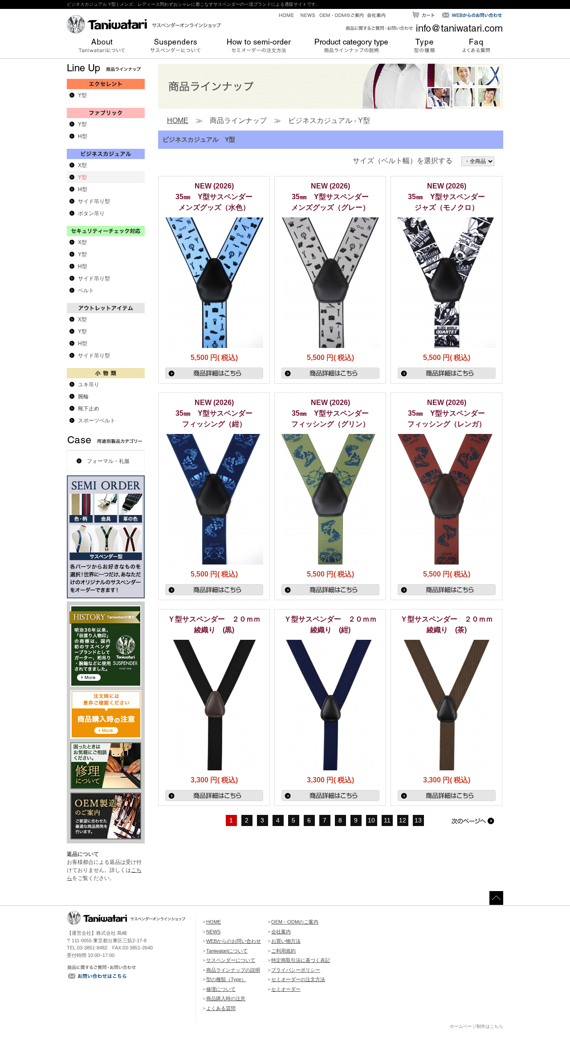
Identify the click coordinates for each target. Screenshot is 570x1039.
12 (402, 820)
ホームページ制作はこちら (476, 1026)
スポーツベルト (96, 420)
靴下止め (88, 408)
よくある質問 (221, 1008)
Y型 (82, 95)
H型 (82, 136)
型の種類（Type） (226, 979)
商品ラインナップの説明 (233, 970)
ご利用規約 (283, 950)
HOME (177, 120)
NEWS (213, 931)
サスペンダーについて (230, 960)
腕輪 (83, 396)
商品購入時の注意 (225, 998)
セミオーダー (286, 989)
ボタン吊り (91, 213)
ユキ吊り (88, 384)
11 (387, 820)
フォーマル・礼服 (108, 461)
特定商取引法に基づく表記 (300, 960)
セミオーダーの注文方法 (298, 979)
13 (418, 820)
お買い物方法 (286, 941)
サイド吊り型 (94, 201)
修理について (221, 989)
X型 (82, 165)
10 (371, 820)
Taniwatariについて (227, 950)
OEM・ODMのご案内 (294, 921)
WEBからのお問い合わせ (233, 941)
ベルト (86, 290)
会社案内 (281, 931)
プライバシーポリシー (295, 970)
